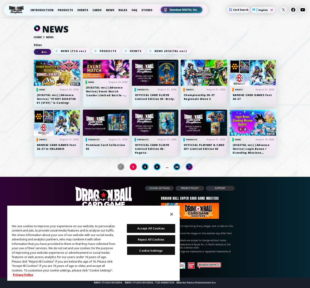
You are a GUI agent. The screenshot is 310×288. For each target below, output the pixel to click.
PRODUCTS (65, 10)
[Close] (172, 214)
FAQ (134, 10)
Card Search (240, 10)
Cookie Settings (159, 188)
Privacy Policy (23, 275)
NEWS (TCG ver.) (73, 51)
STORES (147, 10)
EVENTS (82, 10)
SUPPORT (220, 188)
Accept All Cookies (151, 228)
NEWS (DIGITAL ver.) (171, 51)
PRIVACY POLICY (190, 188)
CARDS (97, 10)
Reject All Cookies (151, 239)
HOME (38, 37)
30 (176, 167)
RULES (122, 10)
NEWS (110, 10)
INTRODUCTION (42, 10)
